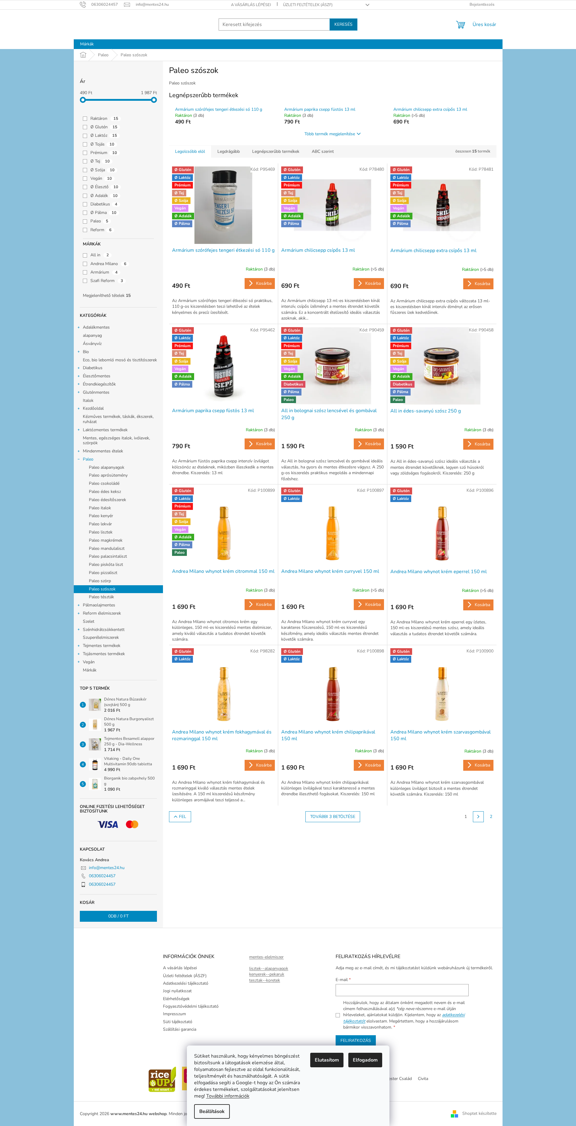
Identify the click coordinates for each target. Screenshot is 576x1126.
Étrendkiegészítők (99, 384)
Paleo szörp (100, 581)
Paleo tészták (101, 597)
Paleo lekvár (100, 524)
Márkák (89, 670)
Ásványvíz (92, 343)
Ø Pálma (103, 212)
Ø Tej (100, 161)
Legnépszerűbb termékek (275, 151)
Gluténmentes (96, 392)
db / (118, 916)
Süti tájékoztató (177, 1022)
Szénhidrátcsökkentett (104, 629)
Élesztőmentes (96, 376)
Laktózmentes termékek (105, 430)
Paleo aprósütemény (108, 475)
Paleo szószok (102, 589)
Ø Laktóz (103, 135)
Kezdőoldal (93, 408)
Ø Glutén (103, 127)
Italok (88, 400)
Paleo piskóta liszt (106, 564)
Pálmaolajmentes (99, 605)
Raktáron (104, 118)
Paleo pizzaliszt (103, 573)
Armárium (104, 272)
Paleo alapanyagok (106, 467)
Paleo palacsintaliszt (108, 556)
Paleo (99, 221)
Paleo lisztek (100, 532)
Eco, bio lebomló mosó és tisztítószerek (120, 360)
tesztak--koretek (264, 980)
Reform (101, 230)
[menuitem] (87, 44)
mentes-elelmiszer (266, 957)
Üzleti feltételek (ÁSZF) (308, 5)
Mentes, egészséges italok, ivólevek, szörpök (116, 440)
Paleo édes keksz (105, 491)
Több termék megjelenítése (329, 134)
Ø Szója (102, 170)
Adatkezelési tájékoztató (185, 983)
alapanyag (92, 335)
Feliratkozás (355, 1040)
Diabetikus (103, 204)
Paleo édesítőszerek (107, 500)
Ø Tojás (102, 144)
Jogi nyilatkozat (177, 991)
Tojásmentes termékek (104, 654)
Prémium (103, 153)
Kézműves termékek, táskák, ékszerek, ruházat (118, 419)
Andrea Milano (108, 264)
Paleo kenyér (101, 516)
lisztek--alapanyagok (268, 968)
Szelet (88, 621)
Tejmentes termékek (101, 645)
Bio (86, 352)
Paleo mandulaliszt (107, 548)
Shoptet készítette (479, 1113)
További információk (227, 1096)
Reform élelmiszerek (102, 613)
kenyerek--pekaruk (266, 974)
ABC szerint (323, 151)
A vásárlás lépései (251, 5)
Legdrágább (228, 151)
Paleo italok (100, 508)
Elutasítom (327, 1060)
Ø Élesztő (104, 187)
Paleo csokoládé (104, 483)
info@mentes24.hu (107, 868)
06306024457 (102, 876)
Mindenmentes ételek (103, 451)
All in (99, 255)
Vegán (101, 178)
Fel (182, 816)
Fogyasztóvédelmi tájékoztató (191, 1006)
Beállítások (212, 1111)
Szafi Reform (106, 281)
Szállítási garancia (179, 1029)
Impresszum (174, 1014)
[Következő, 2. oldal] (478, 816)
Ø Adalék (104, 196)
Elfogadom (365, 1060)
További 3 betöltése (332, 816)
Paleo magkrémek (105, 540)
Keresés (343, 24)
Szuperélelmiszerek (101, 637)
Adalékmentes (96, 327)
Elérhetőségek (176, 999)
